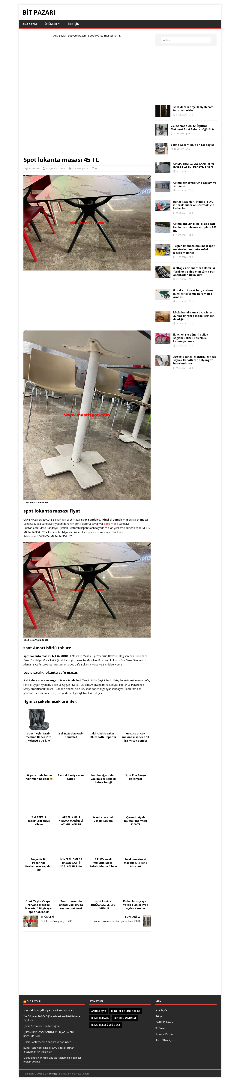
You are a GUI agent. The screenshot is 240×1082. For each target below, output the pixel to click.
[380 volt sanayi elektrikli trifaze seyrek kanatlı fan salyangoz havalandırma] (162, 364)
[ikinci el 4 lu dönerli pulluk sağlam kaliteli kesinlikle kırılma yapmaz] (162, 342)
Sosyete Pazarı (164, 1034)
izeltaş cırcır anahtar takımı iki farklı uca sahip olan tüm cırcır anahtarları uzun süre (194, 271)
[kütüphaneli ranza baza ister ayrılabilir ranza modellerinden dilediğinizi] (162, 319)
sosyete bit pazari (56, 168)
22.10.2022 (34, 168)
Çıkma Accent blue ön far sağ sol (193, 145)
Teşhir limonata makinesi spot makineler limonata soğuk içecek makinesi (194, 249)
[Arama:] (186, 40)
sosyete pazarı (77, 35)
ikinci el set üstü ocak (105, 1025)
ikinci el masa (100, 1018)
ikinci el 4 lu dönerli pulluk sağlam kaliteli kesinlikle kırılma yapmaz (190, 338)
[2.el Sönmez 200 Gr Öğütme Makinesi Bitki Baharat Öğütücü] (161, 133)
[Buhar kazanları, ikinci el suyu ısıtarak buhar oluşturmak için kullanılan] (162, 209)
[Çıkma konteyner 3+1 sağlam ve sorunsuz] (162, 190)
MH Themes (51, 1073)
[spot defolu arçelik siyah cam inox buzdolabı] (162, 114)
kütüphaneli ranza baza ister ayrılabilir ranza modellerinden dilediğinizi (193, 316)
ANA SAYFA (29, 24)
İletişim (159, 1016)
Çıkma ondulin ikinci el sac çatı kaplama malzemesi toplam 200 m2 (194, 227)
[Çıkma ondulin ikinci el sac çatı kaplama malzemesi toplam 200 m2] (162, 231)
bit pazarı (34, 1001)
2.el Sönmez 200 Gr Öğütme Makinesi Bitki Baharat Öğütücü (192, 127)
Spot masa (111, 523)
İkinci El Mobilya (164, 1040)
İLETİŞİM (74, 24)
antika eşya (98, 1011)
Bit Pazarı (160, 1028)
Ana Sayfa (59, 35)
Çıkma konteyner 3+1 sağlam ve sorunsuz (194, 184)
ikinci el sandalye (125, 1018)
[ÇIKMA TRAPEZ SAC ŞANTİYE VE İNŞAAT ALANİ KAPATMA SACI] (162, 171)
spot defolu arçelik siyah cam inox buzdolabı (193, 108)
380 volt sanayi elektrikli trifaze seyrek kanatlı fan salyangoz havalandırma (194, 360)
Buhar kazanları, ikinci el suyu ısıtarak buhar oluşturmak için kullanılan (193, 205)
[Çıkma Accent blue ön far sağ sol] (161, 152)
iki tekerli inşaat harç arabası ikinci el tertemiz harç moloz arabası (193, 293)
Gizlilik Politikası (164, 1022)
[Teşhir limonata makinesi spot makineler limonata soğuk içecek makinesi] (162, 253)
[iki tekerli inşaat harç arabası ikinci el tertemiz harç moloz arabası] (162, 297)
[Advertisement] (87, 98)
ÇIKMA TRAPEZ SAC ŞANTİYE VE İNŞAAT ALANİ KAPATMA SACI (193, 165)
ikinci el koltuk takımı (125, 1011)
